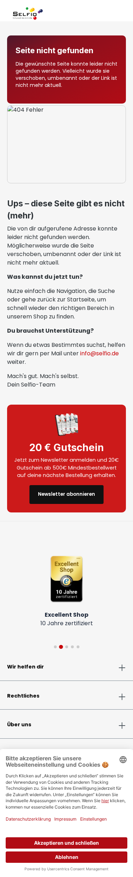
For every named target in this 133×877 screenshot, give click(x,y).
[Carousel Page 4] (72, 646)
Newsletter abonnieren (66, 494)
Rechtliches (23, 695)
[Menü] (7, 12)
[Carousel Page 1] (55, 646)
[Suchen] (109, 12)
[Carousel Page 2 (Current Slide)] (61, 647)
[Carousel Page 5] (78, 646)
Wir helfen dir (25, 666)
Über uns (19, 724)
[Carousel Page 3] (66, 646)
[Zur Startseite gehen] (28, 12)
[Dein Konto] (114, 12)
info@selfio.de (99, 353)
